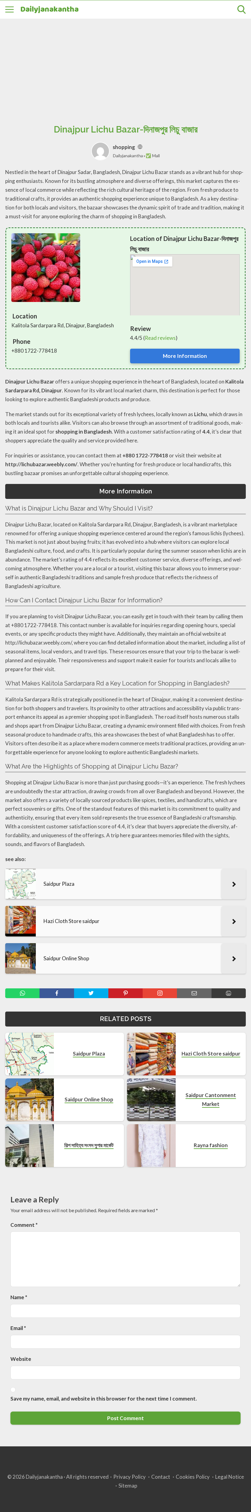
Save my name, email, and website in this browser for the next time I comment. (103, 1398)
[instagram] (160, 993)
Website (20, 1359)
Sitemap (127, 1485)
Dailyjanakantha (49, 9)
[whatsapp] (22, 993)
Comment (24, 1225)
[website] (140, 147)
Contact (160, 1477)
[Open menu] (9, 9)
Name (18, 1297)
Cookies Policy (193, 1477)
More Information (185, 356)
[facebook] (56, 993)
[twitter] (91, 993)
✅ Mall (153, 155)
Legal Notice (229, 1477)
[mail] (194, 993)
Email (18, 1328)
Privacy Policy (129, 1477)
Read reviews (160, 338)
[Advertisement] (125, 64)
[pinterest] (125, 993)
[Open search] (241, 9)
